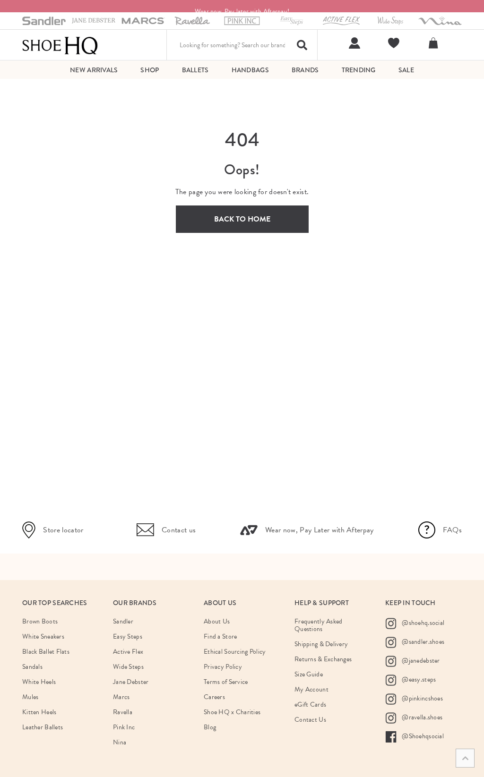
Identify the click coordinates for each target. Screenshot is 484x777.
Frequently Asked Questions (318, 625)
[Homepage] (60, 44)
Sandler (123, 621)
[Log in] (353, 43)
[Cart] (434, 43)
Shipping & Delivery (321, 644)
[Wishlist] (392, 43)
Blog (210, 727)
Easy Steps (127, 636)
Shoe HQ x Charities (232, 712)
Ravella (122, 712)
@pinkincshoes (421, 698)
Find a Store (220, 636)
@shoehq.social (422, 623)
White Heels (39, 682)
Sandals (32, 667)
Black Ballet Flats (45, 652)
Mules (30, 697)
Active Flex (128, 652)
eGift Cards (310, 704)
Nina (119, 742)
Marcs (121, 697)
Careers (214, 697)
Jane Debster (130, 682)
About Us (217, 621)
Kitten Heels (39, 712)
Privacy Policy (223, 667)
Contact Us (310, 720)
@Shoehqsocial (422, 736)
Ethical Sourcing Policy (235, 652)
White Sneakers (43, 636)
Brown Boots (40, 621)
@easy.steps (418, 679)
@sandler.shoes (422, 642)
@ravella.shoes (421, 717)
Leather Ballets (42, 727)
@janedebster (420, 661)
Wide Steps (128, 667)
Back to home (242, 219)
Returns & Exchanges (323, 659)
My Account (311, 689)
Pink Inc (124, 727)
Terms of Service (226, 682)
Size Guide (308, 674)
